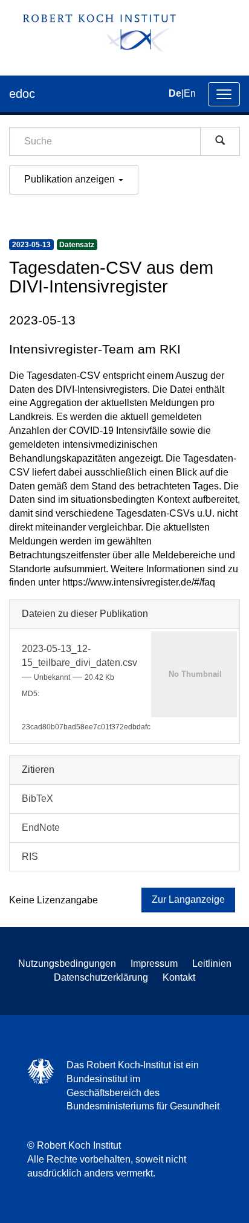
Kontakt (179, 977)
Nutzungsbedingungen (67, 963)
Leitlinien (211, 963)
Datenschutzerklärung (101, 977)
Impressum (154, 963)
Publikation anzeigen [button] (70, 179)
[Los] (220, 141)
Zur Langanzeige (188, 899)
